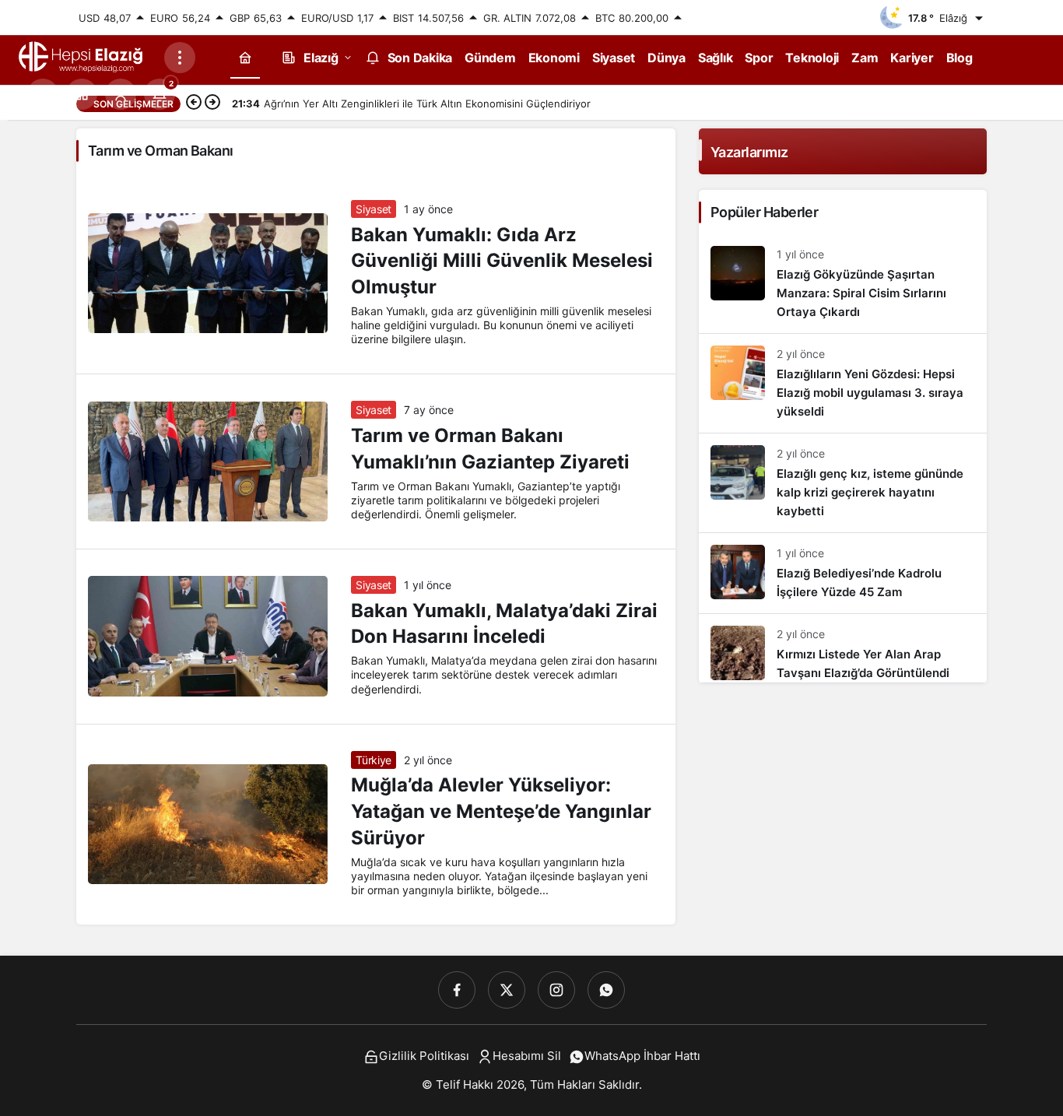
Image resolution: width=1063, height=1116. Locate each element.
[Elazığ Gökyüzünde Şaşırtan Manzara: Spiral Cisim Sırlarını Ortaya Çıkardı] (843, 283)
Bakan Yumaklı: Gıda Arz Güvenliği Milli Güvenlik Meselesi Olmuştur (502, 260)
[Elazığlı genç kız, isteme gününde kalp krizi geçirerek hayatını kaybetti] (843, 482)
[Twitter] (506, 990)
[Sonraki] (212, 103)
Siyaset (373, 209)
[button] (81, 94)
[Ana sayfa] (245, 57)
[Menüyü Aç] (179, 57)
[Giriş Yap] (120, 94)
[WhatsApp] (606, 990)
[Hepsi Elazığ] (82, 56)
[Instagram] (556, 990)
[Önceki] (193, 103)
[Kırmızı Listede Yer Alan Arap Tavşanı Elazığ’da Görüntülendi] (843, 648)
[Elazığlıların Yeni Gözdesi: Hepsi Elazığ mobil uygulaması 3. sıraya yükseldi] (843, 383)
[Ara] (42, 94)
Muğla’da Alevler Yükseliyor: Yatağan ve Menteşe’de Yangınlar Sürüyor (501, 811)
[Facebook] (456, 990)
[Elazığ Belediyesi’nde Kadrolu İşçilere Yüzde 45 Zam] (843, 573)
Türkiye (373, 760)
